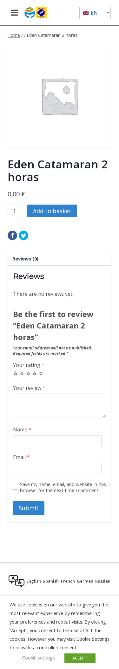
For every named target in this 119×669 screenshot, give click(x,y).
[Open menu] (14, 12)
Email (21, 457)
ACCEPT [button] (80, 658)
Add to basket (52, 211)
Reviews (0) (25, 259)
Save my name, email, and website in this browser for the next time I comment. (63, 487)
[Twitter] (23, 235)
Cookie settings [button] (38, 657)
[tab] (59, 259)
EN (93, 12)
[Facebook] (12, 235)
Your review (29, 388)
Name (22, 429)
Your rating (28, 365)
